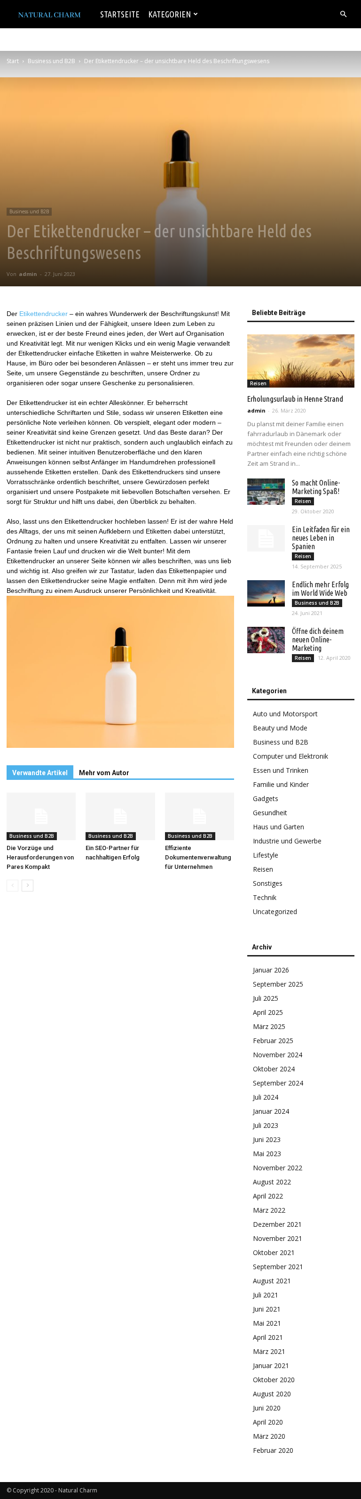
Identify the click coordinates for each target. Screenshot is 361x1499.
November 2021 (277, 1238)
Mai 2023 (267, 1153)
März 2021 (269, 1351)
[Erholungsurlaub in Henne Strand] (300, 361)
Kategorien (169, 14)
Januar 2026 (271, 969)
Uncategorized (275, 911)
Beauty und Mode (280, 727)
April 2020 (268, 1422)
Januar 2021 (271, 1365)
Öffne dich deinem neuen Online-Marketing (318, 639)
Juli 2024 (265, 1097)
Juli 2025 (265, 998)
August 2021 (272, 1280)
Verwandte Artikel (40, 773)
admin (28, 273)
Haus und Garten (278, 826)
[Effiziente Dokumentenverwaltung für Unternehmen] (199, 816)
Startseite (120, 14)
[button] (343, 14)
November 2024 (277, 1054)
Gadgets (265, 798)
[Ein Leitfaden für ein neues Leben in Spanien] (266, 538)
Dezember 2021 (277, 1224)
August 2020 (272, 1393)
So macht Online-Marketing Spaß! (316, 486)
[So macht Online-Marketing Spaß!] (266, 491)
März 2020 (269, 1436)
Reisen (258, 383)
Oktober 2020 (274, 1379)
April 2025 (268, 1012)
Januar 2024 (271, 1111)
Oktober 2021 (274, 1252)
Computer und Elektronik (290, 756)
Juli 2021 (265, 1294)
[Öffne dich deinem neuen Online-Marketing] (266, 640)
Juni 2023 (267, 1139)
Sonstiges (268, 883)
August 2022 (272, 1181)
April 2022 (268, 1195)
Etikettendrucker (43, 313)
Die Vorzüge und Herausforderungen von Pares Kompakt (40, 857)
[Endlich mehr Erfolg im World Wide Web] (266, 593)
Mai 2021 (267, 1323)
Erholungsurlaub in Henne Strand (295, 398)
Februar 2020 (273, 1450)
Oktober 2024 (274, 1068)
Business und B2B (51, 61)
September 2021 (278, 1266)
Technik (264, 897)
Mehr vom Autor (104, 773)
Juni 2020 (267, 1407)
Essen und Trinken (280, 770)
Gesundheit (270, 812)
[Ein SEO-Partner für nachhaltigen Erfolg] (120, 816)
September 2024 (278, 1082)
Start (13, 61)
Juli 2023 (265, 1125)
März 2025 (269, 1026)
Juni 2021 (267, 1309)
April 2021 (268, 1337)
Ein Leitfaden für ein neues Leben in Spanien (321, 538)
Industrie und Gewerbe (287, 840)
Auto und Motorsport (285, 713)
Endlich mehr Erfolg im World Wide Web (320, 588)
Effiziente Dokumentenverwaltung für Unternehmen (198, 857)
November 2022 (277, 1167)
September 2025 (278, 984)
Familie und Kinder (281, 784)
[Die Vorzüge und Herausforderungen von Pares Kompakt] (41, 816)
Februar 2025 (273, 1040)
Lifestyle (265, 855)
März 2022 (269, 1210)
